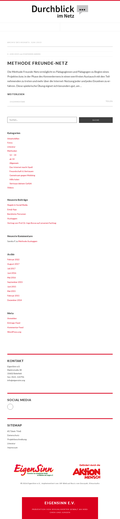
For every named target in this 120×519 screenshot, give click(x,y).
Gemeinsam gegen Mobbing (22, 175)
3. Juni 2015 (13, 54)
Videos (10, 187)
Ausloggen (12, 218)
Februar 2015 (13, 295)
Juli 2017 (11, 268)
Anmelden (12, 318)
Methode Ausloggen (27, 241)
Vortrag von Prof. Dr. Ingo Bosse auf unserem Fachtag (31, 223)
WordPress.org (14, 332)
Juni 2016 (11, 273)
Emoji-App (12, 209)
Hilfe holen (14, 179)
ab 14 (12, 159)
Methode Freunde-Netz (37, 63)
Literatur (11, 146)
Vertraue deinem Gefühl (21, 183)
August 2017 (13, 264)
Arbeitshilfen (13, 138)
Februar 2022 (13, 259)
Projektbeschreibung (17, 439)
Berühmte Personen (16, 214)
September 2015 (15, 282)
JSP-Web (63, 483)
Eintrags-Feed (13, 323)
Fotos (10, 142)
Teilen (109, 101)
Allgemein (14, 163)
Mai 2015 (11, 291)
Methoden (12, 151)
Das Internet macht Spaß (21, 167)
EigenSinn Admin (32, 54)
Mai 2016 (11, 277)
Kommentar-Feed (15, 327)
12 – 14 (13, 155)
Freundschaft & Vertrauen (22, 171)
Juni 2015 (11, 286)
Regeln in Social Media (17, 205)
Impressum (12, 447)
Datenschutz (13, 435)
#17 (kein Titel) (14, 431)
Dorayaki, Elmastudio (90, 483)
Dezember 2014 (14, 300)
